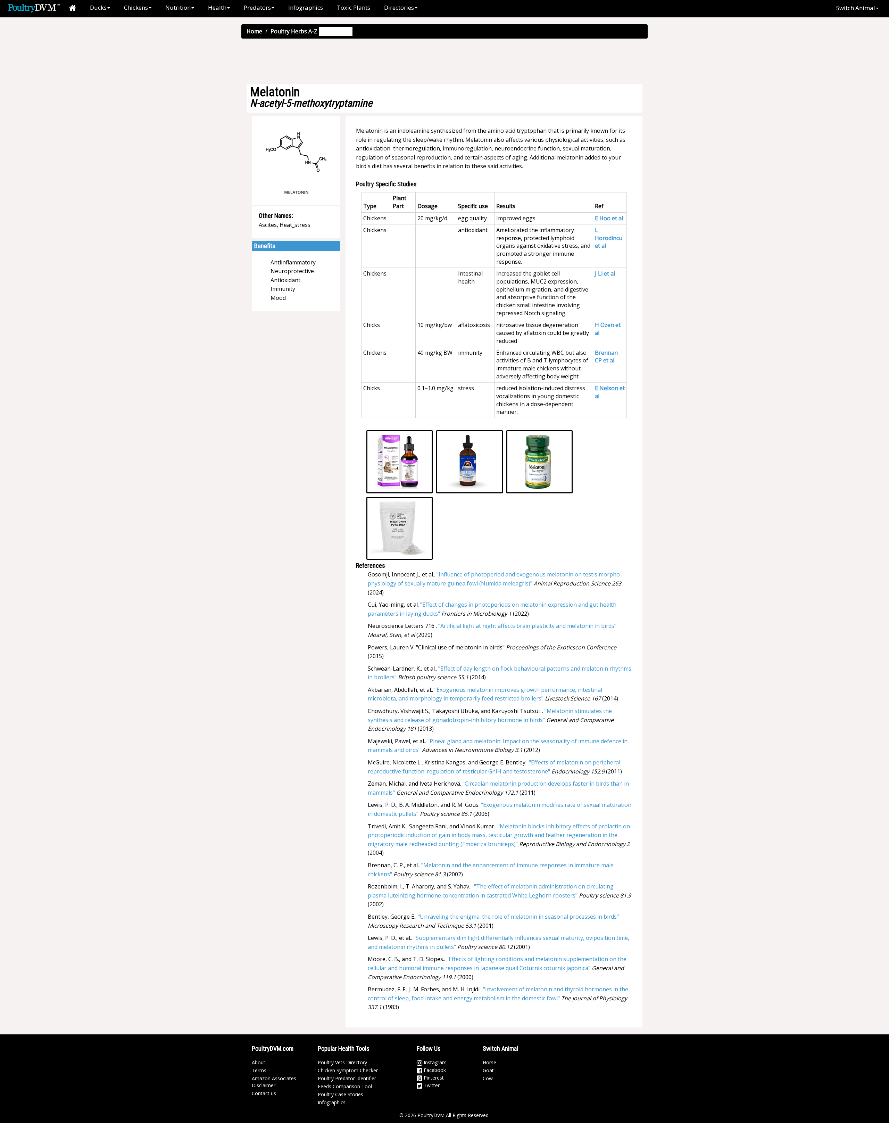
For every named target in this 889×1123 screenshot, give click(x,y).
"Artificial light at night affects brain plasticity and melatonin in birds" (527, 626)
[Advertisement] (444, 61)
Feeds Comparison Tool (345, 1086)
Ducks (98, 7)
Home (254, 31)
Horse (489, 1062)
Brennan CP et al (606, 356)
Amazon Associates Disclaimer (274, 1082)
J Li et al (605, 273)
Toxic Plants (353, 7)
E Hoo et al (609, 218)
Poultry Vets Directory (342, 1062)
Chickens (136, 7)
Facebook (434, 1070)
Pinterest (433, 1077)
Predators (257, 7)
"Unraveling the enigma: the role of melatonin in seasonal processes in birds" (518, 916)
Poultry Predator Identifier (347, 1078)
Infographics (305, 7)
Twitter (431, 1085)
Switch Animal (855, 8)
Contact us (264, 1093)
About (258, 1062)
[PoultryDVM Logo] (34, 7)
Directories (399, 7)
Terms (259, 1070)
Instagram (434, 1062)
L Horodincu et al (608, 238)
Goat (488, 1070)
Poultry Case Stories (340, 1094)
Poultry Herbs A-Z (294, 31)
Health (217, 7)
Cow (488, 1078)
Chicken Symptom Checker (348, 1070)
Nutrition (178, 7)
